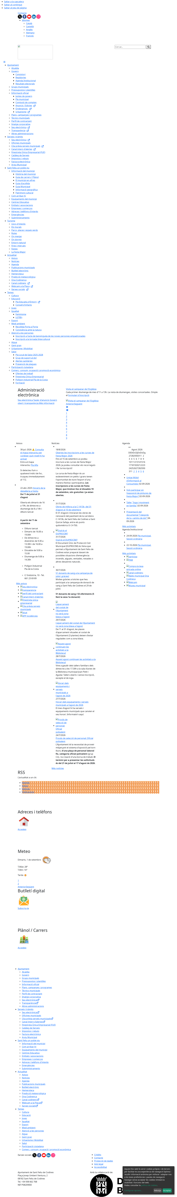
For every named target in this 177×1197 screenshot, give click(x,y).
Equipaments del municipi (34, 1049)
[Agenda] (129, 447)
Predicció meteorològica (34, 1093)
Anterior (70, 403)
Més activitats (129, 526)
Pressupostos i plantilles (34, 981)
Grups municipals (30, 978)
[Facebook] (24, 16)
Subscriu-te (23, 908)
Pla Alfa (34, 465)
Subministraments (31, 1068)
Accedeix (22, 829)
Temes (21, 1109)
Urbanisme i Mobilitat (32, 1140)
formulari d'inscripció (78, 395)
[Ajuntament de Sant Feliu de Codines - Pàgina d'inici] (35, 51)
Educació (26, 1115)
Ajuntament (23, 968)
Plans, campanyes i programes (37, 987)
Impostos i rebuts (30, 1031)
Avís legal (98, 1164)
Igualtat (26, 1121)
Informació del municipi (33, 1043)
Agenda (25, 782)
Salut (24, 1143)
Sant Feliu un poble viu (29, 1040)
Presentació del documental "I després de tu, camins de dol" (137, 515)
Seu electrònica (29, 1000)
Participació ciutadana (33, 1146)
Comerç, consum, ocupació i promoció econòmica (46, 1149)
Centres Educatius (31, 1052)
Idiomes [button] (26, 20)
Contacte (22, 13)
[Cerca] (148, 47)
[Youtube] (29, 16)
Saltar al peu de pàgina (15, 7)
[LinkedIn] (34, 16)
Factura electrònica (31, 1034)
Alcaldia (25, 971)
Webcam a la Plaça (31, 1102)
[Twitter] (20, 16)
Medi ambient (29, 1127)
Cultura (25, 1112)
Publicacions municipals (33, 1084)
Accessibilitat (100, 1167)
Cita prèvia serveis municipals (36, 1018)
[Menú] (4, 61)
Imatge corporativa (31, 996)
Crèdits (97, 1154)
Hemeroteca (28, 1090)
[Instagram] (38, 16)
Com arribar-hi (29, 1046)
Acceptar (167, 1190)
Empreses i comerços (32, 1059)
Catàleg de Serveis (31, 1028)
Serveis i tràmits (25, 1009)
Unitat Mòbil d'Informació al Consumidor (133, 480)
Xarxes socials (29, 1105)
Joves (24, 1118)
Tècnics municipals (31, 990)
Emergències (28, 1065)
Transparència (29, 1003)
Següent (78, 403)
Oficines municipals (31, 1015)
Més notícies (58, 768)
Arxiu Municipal (29, 1037)
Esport (25, 1124)
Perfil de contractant (32, 993)
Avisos (25, 785)
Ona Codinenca (29, 1096)
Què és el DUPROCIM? (66, 539)
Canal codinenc (29, 1099)
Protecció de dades (103, 1160)
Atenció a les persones (33, 1130)
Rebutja (157, 1190)
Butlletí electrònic (30, 1087)
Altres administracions (33, 1006)
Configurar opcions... (133, 1190)
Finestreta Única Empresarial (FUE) (39, 1024)
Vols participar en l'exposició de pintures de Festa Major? (138, 493)
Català (29, 23)
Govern (25, 975)
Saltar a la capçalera (14, 1)
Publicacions (28, 792)
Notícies (26, 788)
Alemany (30, 32)
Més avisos (21, 583)
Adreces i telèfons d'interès (35, 1062)
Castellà (30, 26)
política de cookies (149, 1185)
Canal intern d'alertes (32, 1021)
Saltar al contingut (13, 4)
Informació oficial (30, 984)
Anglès (29, 29)
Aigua (24, 1133)
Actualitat (22, 1071)
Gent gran (27, 1137)
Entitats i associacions (32, 1056)
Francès (30, 35)
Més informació (46, 403)
